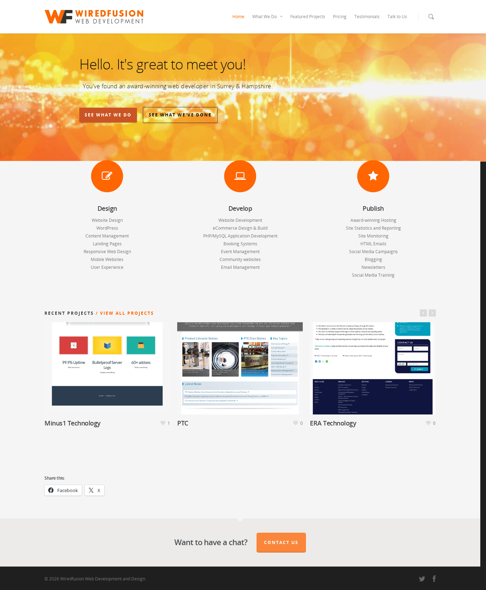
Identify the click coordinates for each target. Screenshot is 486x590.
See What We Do (108, 115)
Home (238, 17)
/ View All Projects (124, 313)
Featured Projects (307, 17)
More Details (126, 363)
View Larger (87, 363)
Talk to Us (397, 17)
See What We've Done (180, 115)
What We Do (264, 17)
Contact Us (281, 542)
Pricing (340, 17)
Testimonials (367, 17)
